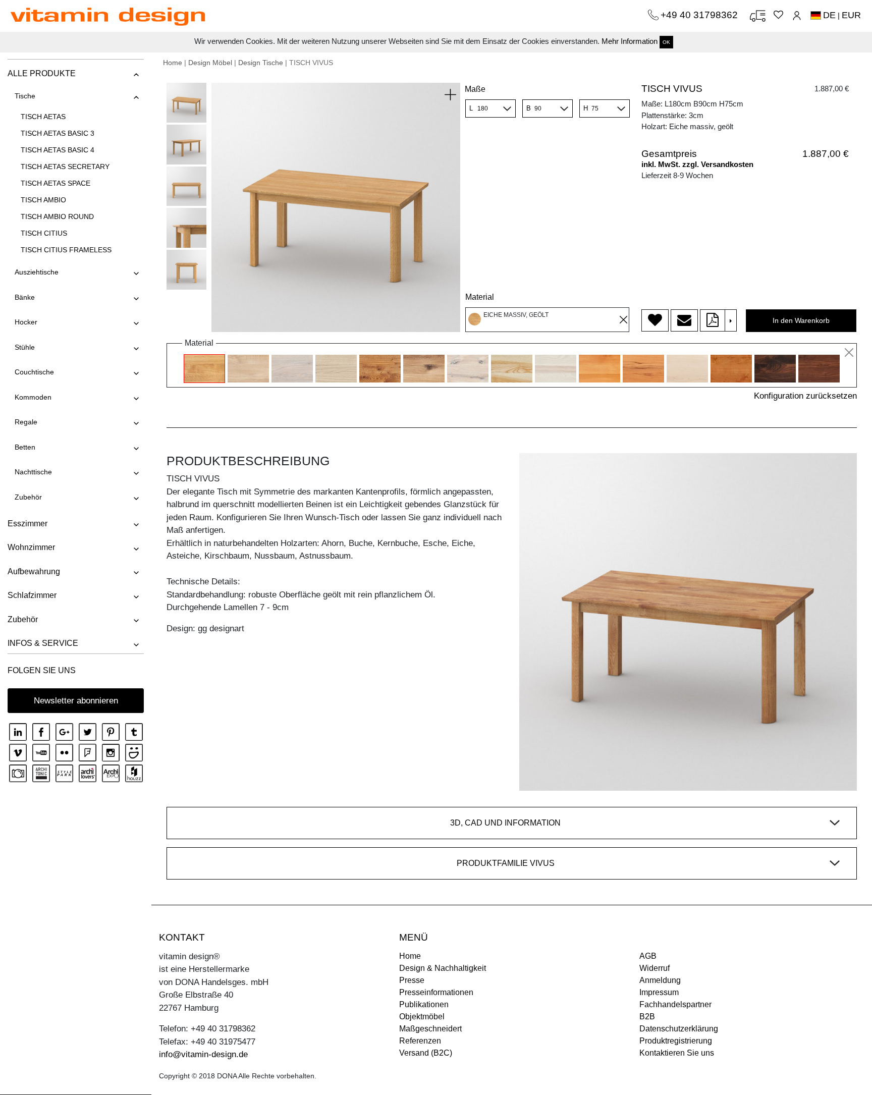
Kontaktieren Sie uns (676, 1053)
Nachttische (33, 472)
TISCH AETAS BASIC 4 (57, 150)
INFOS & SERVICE (43, 643)
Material (479, 297)
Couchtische (34, 372)
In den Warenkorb (801, 320)
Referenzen (420, 1040)
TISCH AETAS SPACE (55, 183)
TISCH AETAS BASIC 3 (57, 133)
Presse (411, 980)
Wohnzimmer (31, 547)
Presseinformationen (436, 992)
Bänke (25, 297)
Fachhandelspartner (675, 1004)
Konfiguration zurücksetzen (805, 396)
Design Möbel (210, 63)
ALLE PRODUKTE (42, 73)
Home (172, 63)
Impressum (659, 992)
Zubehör (28, 497)
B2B (647, 1016)
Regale (26, 422)
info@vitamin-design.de (203, 1054)
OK (666, 42)
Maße (475, 89)
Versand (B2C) (425, 1053)
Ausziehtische (37, 272)
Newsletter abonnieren (76, 700)
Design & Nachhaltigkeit (442, 968)
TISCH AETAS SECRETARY (65, 166)
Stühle (25, 347)
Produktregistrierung (675, 1040)
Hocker (26, 322)
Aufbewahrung (34, 571)
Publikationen (424, 1004)
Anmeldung (660, 980)
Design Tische (260, 63)
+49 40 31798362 (700, 15)
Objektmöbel (422, 1016)
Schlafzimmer (32, 595)
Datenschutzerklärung (678, 1028)
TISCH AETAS (43, 117)
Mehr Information (630, 41)
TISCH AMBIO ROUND (57, 216)
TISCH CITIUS (44, 233)
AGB (648, 956)
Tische (25, 96)
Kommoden (33, 397)
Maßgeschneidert (430, 1028)
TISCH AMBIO (43, 200)
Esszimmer (27, 523)
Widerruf (654, 968)
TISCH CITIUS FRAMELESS (66, 250)
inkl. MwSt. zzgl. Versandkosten (697, 164)
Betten (25, 447)
